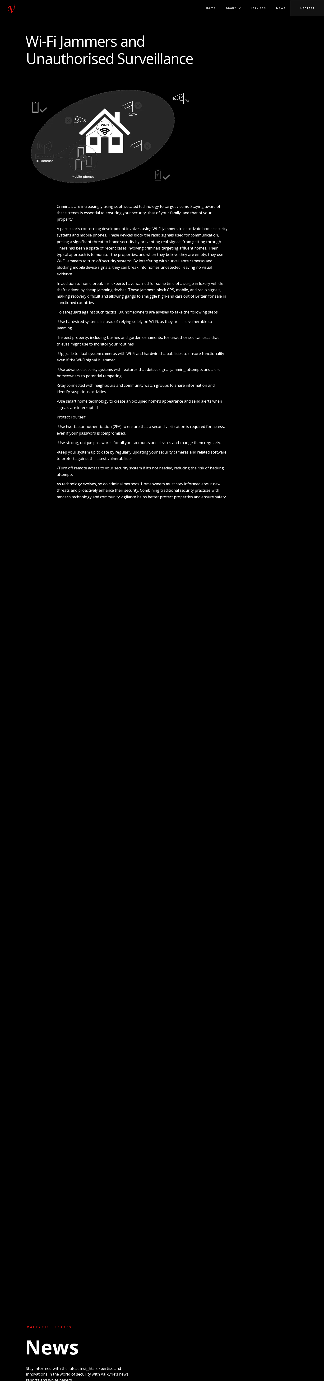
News (281, 8)
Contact (307, 8)
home (211, 8)
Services (258, 8)
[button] (233, 8)
